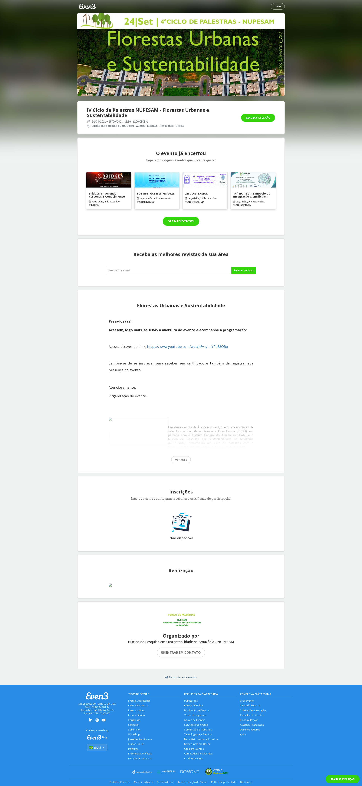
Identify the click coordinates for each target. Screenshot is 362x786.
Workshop (134, 734)
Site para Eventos (194, 748)
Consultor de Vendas (251, 715)
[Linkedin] (90, 721)
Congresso (134, 720)
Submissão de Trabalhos (198, 729)
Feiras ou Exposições (140, 758)
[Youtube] (103, 721)
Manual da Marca (143, 782)
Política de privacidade (223, 782)
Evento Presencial (138, 705)
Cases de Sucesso (250, 705)
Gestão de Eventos (194, 720)
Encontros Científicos (140, 753)
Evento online (136, 710)
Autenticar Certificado (252, 724)
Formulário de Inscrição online (201, 739)
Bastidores (246, 782)
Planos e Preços (249, 720)
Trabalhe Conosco (120, 782)
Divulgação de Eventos (196, 710)
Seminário (134, 729)
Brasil (97, 747)
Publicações (191, 700)
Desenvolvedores (250, 729)
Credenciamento (193, 758)
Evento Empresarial (139, 700)
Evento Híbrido (136, 715)
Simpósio (133, 724)
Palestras (133, 748)
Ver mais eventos (181, 221)
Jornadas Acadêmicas (140, 739)
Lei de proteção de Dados (192, 782)
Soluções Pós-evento (196, 724)
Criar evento (247, 700)
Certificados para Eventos (198, 753)
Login (278, 6)
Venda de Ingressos (195, 715)
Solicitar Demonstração (253, 710)
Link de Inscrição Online (197, 744)
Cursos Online (136, 744)
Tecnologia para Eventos (198, 734)
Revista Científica (193, 705)
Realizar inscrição (258, 117)
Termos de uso (165, 782)
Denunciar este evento (183, 677)
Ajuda (243, 734)
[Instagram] (97, 721)
